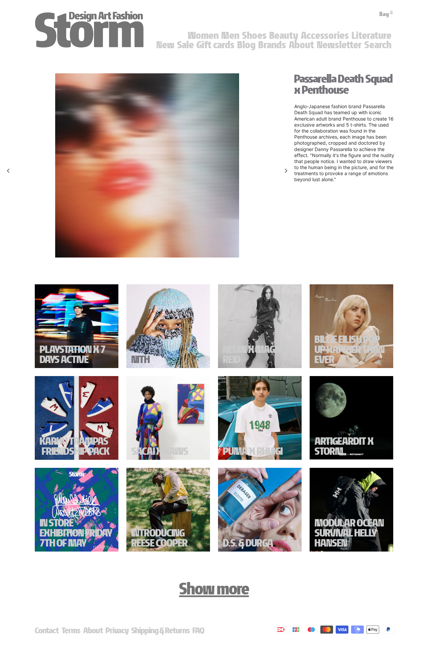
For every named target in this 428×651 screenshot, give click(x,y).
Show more (214, 588)
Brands (272, 45)
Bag (386, 14)
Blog (246, 45)
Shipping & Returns (160, 630)
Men (230, 35)
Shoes (254, 35)
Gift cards (216, 45)
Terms (71, 630)
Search (378, 45)
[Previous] (8, 170)
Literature (372, 35)
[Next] (286, 170)
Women (203, 35)
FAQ (198, 630)
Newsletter (339, 45)
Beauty (284, 35)
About (301, 45)
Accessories (325, 35)
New (165, 45)
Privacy (117, 630)
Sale (185, 45)
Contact (47, 630)
